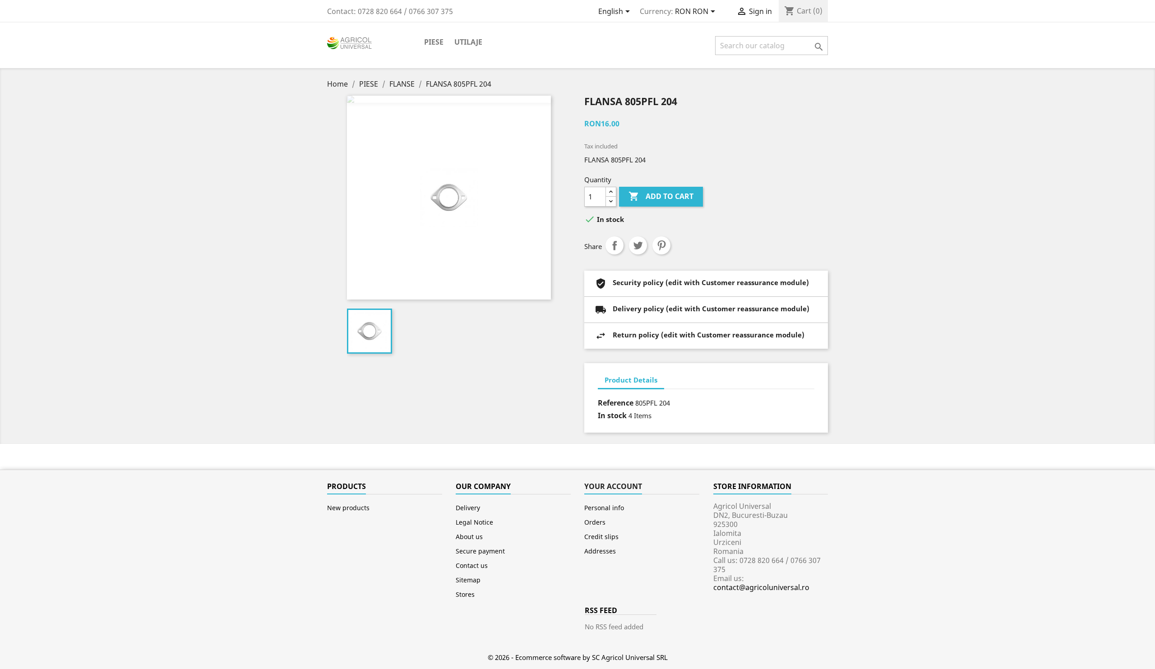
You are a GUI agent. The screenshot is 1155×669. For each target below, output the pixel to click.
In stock (612, 415)
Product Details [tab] (631, 379)
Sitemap (468, 580)
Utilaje (468, 42)
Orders (594, 522)
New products (348, 507)
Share (614, 245)
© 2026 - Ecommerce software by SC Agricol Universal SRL (578, 657)
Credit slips (601, 536)
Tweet (638, 245)
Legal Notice (474, 522)
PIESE (434, 42)
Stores (465, 594)
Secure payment (480, 551)
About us (469, 536)
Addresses (600, 551)
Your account (613, 486)
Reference (615, 402)
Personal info (604, 507)
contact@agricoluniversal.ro (761, 587)
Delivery (468, 507)
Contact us (472, 565)
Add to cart (660, 196)
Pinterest (661, 245)
